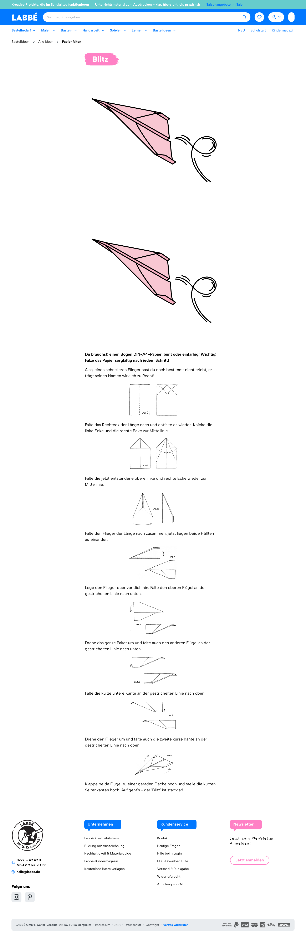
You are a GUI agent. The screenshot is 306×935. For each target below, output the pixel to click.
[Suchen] (244, 17)
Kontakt (163, 838)
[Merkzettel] (259, 17)
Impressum (102, 925)
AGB (117, 925)
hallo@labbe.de (28, 872)
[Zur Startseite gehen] (25, 17)
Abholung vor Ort (170, 884)
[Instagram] (16, 897)
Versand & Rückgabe (173, 869)
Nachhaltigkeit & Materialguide (107, 853)
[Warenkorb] (291, 17)
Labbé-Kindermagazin (101, 861)
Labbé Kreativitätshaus (101, 838)
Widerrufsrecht (168, 877)
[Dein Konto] (276, 17)
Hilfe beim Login (169, 853)
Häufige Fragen (168, 846)
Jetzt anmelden (249, 860)
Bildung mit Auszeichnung (104, 846)
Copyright (152, 925)
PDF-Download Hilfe (172, 861)
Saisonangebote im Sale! (225, 4)
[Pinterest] (30, 897)
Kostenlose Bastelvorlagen (104, 869)
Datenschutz (133, 925)
